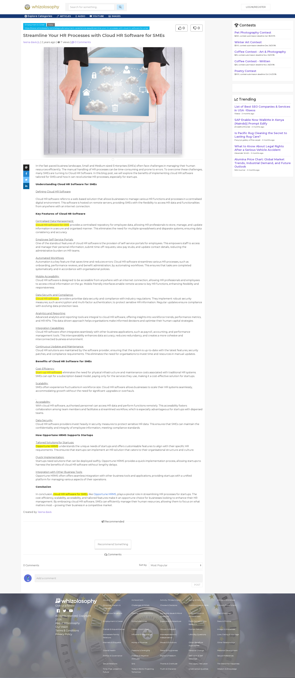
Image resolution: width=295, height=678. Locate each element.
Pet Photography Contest (252, 32)
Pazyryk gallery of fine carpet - (248, 140)
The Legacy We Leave (198, 663)
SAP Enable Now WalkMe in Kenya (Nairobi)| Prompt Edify (259, 121)
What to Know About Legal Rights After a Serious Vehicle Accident (259, 148)
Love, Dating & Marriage (228, 634)
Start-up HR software (49, 372)
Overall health (109, 650)
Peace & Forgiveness (169, 650)
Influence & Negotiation (142, 634)
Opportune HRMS (105, 494)
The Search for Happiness (228, 663)
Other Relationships (226, 642)
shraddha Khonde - (243, 127)
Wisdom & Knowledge (227, 669)
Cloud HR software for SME (52, 224)
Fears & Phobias (224, 621)
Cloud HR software (47, 298)
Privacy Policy (63, 634)
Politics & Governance (112, 655)
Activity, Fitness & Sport (170, 600)
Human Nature (195, 629)
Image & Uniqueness (226, 629)
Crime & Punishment (226, 605)
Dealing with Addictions (142, 613)
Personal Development (227, 650)
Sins (133, 663)
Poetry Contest (245, 71)
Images (116, 16)
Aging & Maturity (196, 600)
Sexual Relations (110, 663)
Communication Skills (198, 605)
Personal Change (196, 650)
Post (197, 584)
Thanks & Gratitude (168, 663)
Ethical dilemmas (139, 621)
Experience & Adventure (170, 621)
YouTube (98, 16)
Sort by (143, 565)
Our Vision (61, 626)
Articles (65, 16)
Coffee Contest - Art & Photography (260, 52)
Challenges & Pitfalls (140, 605)
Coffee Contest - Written (252, 61)
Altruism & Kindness (226, 600)
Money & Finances (139, 642)
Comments (83, 42)
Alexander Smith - (242, 153)
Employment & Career (35, 25)
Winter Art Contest (248, 42)
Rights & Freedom (168, 655)
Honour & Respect (168, 629)
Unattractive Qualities (198, 669)
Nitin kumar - (240, 170)
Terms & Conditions (67, 630)
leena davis (30, 42)
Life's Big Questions (197, 634)
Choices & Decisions (168, 605)
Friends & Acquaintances (113, 629)
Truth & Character (168, 669)
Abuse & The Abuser (112, 600)
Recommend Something (113, 544)
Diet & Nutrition (224, 613)
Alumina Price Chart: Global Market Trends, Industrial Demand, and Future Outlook (262, 163)
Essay (50, 25)
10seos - (238, 113)
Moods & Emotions (168, 642)
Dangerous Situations (112, 613)
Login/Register (256, 7)
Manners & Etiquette (112, 642)
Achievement (137, 600)
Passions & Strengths (141, 650)
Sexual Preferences (225, 655)
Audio (81, 16)
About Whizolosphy (67, 623)
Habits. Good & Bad (140, 629)
